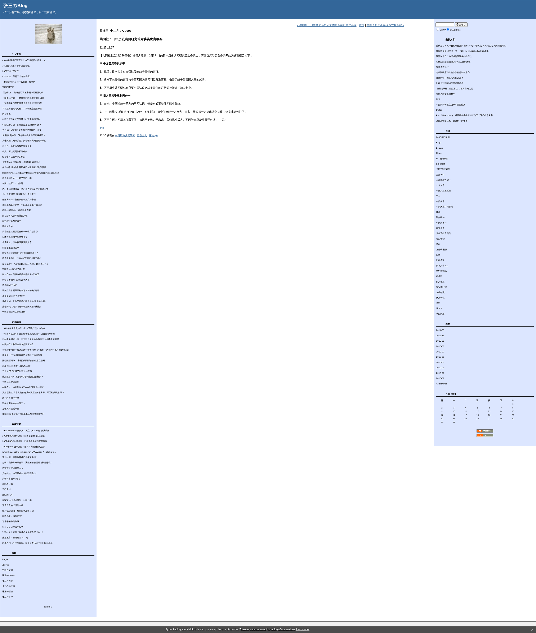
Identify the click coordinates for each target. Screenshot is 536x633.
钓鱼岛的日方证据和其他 (13, 312)
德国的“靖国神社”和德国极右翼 (16, 210)
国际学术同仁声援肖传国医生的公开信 (454, 56)
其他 (438, 212)
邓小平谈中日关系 (10, 521)
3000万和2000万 (10, 71)
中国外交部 (7, 570)
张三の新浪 (7, 591)
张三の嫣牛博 (8, 586)
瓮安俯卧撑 (441, 287)
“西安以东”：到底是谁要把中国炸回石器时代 (22, 92)
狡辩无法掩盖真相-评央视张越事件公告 (20, 253)
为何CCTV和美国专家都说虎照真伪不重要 (21, 130)
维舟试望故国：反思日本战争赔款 (18, 511)
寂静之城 (6, 489)
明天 (438, 99)
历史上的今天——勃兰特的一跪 (17, 178)
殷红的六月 (7, 495)
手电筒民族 (7, 226)
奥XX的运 (440, 239)
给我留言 (48, 607)
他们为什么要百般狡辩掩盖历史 (17, 146)
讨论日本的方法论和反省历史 (16, 280)
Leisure (439, 148)
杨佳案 (439, 276)
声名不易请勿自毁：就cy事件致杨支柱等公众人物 (25, 189)
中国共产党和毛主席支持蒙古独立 (18, 344)
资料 (438, 303)
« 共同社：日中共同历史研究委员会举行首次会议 (327, 25)
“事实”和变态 (8, 87)
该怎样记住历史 (9, 285)
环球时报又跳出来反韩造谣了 (449, 78)
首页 (361, 25)
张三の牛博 (7, 597)
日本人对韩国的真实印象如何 (449, 83)
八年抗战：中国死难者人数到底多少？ (20, 473)
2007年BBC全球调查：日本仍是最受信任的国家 (24, 441)
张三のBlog (15, 5)
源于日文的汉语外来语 (12, 505)
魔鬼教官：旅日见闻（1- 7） (15, 537)
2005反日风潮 (443, 137)
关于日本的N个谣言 (11, 478)
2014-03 (440, 330)
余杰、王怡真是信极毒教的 (14, 151)
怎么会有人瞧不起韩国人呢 (14, 215)
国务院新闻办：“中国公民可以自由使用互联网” (23, 360)
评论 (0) (153, 135)
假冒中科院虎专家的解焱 (13, 157)
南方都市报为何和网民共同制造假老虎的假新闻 (24, 167)
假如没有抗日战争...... (12, 468)
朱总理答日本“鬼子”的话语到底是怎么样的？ (22, 376)
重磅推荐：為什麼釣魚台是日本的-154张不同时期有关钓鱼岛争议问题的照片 (472, 46)
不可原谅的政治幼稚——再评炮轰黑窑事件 (22, 108)
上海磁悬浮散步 (443, 180)
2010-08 (440, 346)
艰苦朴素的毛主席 (10, 398)
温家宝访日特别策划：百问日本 (17, 500)
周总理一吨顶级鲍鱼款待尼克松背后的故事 (22, 355)
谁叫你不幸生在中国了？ (13, 403)
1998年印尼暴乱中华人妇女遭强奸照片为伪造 (23, 328)
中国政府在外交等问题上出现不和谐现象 (21, 119)
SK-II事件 (440, 164)
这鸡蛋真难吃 (442, 67)
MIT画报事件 (442, 158)
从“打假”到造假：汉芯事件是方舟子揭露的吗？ (23, 135)
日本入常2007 (443, 265)
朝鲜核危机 (441, 271)
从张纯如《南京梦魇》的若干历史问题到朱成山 (24, 140)
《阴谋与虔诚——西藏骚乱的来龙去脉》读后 (23, 98)
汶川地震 (440, 282)
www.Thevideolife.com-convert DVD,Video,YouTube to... (29, 452)
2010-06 (440, 357)
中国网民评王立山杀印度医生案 (450, 104)
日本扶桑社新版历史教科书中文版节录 (20, 231)
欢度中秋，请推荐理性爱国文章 (17, 242)
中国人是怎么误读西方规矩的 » (385, 25)
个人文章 (440, 185)
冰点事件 (440, 217)
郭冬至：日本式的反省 (12, 527)
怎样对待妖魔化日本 (11, 221)
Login (5, 559)
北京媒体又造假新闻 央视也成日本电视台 (21, 162)
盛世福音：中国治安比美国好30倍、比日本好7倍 (25, 264)
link (102, 127)
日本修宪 (440, 260)
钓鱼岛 (439, 308)
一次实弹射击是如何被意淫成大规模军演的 (22, 103)
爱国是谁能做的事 (10, 247)
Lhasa (439, 153)
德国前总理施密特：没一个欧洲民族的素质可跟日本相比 (462, 51)
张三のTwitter (8, 575)
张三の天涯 (7, 581)
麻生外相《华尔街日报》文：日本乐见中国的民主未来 (27, 543)
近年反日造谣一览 (10, 408)
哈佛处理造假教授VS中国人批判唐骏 (453, 62)
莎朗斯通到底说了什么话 (13, 269)
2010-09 (440, 341)
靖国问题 (440, 314)
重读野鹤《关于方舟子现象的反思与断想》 (22, 306)
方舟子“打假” (442, 249)
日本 (438, 255)
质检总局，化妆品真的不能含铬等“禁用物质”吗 (23, 301)
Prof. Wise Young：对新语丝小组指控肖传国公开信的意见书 (464, 115)
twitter (439, 110)
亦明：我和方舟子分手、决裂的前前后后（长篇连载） (27, 462)
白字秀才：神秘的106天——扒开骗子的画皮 (23, 387)
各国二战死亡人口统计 (12, 183)
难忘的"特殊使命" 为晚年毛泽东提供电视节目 (23, 414)
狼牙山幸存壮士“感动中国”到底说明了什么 (21, 258)
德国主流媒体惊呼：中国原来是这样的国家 (22, 205)
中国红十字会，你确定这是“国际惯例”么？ (21, 125)
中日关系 (440, 201)
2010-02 (440, 373)
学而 (438, 244)
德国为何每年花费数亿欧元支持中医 (19, 199)
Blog (438, 142)
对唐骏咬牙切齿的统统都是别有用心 (453, 72)
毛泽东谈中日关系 (10, 382)
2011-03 (440, 335)
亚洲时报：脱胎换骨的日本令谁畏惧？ (20, 457)
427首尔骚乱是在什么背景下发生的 (18, 82)
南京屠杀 (440, 228)
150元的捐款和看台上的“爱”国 (16, 66)
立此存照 (440, 292)
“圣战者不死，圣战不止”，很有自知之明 (454, 88)
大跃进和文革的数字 (445, 94)
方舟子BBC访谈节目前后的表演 (17, 371)
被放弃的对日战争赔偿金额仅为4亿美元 (20, 274)
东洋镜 (5, 565)
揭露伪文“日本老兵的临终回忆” (16, 366)
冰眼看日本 (7, 484)
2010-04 (440, 362)
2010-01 (440, 378)
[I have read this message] (531, 629)
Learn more (302, 629)
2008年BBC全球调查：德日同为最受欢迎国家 (23, 446)
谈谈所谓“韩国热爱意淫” (13, 296)
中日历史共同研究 (444, 206)
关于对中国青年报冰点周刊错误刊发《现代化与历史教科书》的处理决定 (35, 350)
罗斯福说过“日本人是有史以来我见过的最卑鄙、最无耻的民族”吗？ (33, 392)
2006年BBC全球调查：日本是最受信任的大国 (23, 436)
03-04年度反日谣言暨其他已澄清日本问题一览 (24, 60)
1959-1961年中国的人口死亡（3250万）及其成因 (25, 430)
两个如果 (6, 114)
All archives (441, 384)
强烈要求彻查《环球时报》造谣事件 (19, 194)
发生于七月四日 (443, 233)
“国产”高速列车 (443, 169)
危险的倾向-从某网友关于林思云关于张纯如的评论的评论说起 (30, 173)
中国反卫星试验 (443, 190)
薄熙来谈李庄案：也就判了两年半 (452, 121)
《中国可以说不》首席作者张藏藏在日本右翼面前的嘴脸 (28, 334)
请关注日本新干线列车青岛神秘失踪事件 (21, 290)
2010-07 (440, 352)
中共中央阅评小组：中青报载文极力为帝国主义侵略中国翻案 (30, 339)
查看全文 (142, 135)
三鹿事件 (440, 175)
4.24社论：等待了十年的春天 (16, 76)
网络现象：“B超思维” (12, 516)
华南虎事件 (441, 223)
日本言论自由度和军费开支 (14, 237)
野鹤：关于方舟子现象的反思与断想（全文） (23, 532)
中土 (438, 196)
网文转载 (440, 297)
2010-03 (440, 367)
